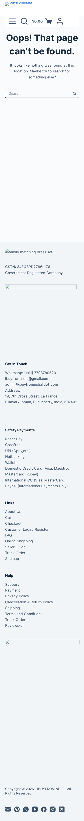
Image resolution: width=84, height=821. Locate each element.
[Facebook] (44, 809)
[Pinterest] (17, 809)
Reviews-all (14, 625)
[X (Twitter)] (62, 809)
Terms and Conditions (23, 614)
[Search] (24, 21)
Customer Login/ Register (27, 529)
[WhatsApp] (26, 809)
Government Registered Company (34, 272)
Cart (9, 517)
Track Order (15, 553)
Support (12, 584)
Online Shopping (19, 541)
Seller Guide (15, 547)
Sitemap (12, 558)
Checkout (13, 523)
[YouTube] (35, 809)
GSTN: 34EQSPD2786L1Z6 (27, 266)
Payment (12, 590)
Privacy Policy (17, 596)
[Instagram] (53, 809)
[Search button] (74, 93)
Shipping (12, 608)
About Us (13, 511)
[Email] (8, 809)
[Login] (59, 21)
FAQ (8, 535)
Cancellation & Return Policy (29, 602)
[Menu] (12, 21)
